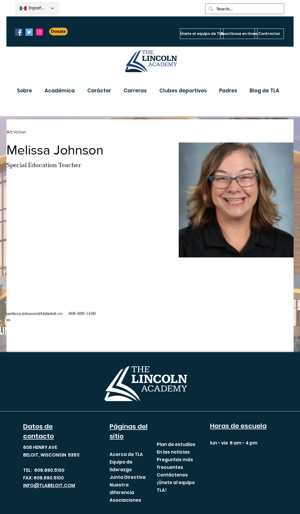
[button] (26, 90)
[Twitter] (29, 32)
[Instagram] (39, 32)
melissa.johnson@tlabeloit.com (34, 316)
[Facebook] (19, 32)
